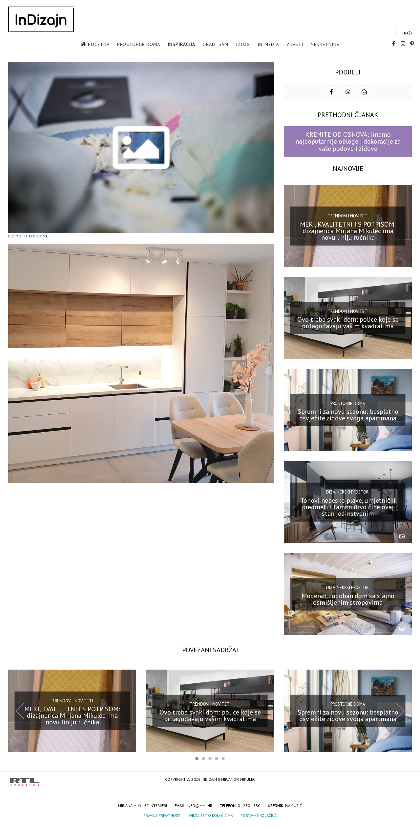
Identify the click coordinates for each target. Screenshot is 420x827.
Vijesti (294, 44)
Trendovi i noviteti (347, 216)
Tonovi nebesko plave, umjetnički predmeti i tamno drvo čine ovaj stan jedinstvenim (348, 507)
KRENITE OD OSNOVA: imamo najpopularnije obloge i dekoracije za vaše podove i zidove (348, 141)
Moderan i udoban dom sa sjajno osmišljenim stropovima (348, 598)
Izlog (243, 44)
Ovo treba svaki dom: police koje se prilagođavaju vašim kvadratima (348, 322)
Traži (407, 32)
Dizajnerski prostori (347, 492)
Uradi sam (215, 44)
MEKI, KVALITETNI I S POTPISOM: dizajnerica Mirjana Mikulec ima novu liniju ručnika (348, 230)
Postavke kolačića (259, 815)
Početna (99, 44)
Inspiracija (181, 44)
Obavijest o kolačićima (211, 815)
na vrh (403, 779)
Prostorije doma (138, 44)
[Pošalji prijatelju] (364, 92)
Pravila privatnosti (162, 815)
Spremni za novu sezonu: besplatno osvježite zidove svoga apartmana (348, 414)
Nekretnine (325, 44)
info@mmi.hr (199, 805)
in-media (268, 44)
